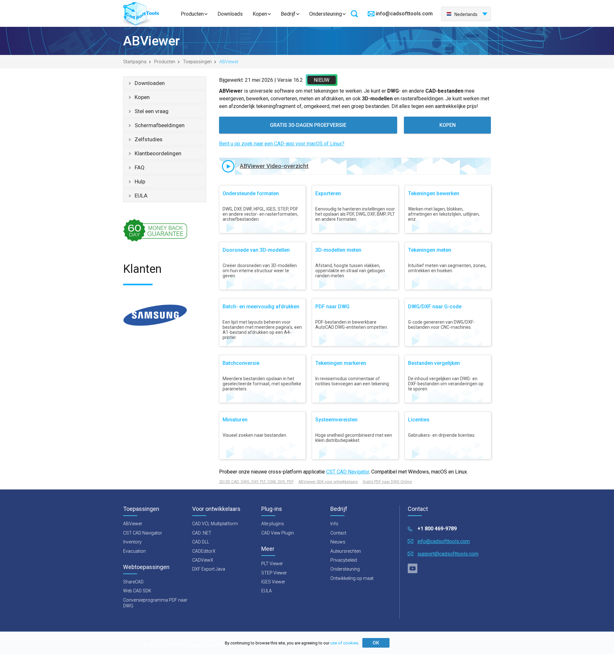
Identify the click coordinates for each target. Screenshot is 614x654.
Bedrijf (288, 14)
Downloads (230, 14)
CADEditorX (204, 551)
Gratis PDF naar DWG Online (387, 482)
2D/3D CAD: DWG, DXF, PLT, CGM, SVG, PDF (256, 482)
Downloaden (150, 83)
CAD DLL (200, 541)
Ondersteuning (325, 14)
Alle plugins (272, 523)
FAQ (140, 167)
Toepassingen (197, 61)
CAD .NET (201, 532)
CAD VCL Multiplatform (215, 523)
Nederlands (465, 14)
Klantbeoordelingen (158, 153)
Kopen (260, 14)
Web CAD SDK (137, 590)
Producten (192, 14)
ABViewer (132, 523)
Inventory (132, 541)
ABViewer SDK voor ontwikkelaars (328, 482)
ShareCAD (133, 581)
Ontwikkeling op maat (352, 578)
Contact (338, 532)
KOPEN (447, 125)
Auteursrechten (345, 551)
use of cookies (344, 643)
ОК (376, 643)
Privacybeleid (343, 560)
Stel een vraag (152, 111)
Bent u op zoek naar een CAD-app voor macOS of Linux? (281, 144)
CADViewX (202, 560)
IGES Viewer (273, 581)
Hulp (140, 181)
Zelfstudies (148, 139)
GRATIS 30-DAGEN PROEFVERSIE (308, 125)
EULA (141, 195)
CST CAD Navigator (347, 472)
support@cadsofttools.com (447, 554)
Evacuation (134, 551)
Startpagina (134, 61)
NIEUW (321, 80)
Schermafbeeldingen (160, 125)
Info (334, 523)
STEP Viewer (274, 572)
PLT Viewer (272, 563)
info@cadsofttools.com (404, 14)
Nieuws (337, 541)
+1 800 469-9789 (437, 529)
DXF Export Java (208, 569)
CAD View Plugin (277, 532)
